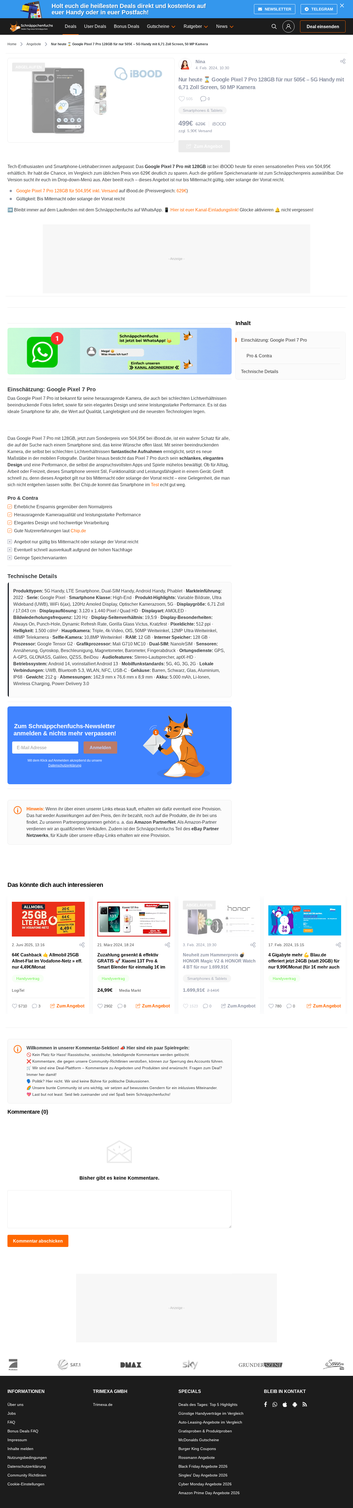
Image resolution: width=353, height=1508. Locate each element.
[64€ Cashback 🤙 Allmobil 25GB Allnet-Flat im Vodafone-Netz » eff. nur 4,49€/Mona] (48, 919)
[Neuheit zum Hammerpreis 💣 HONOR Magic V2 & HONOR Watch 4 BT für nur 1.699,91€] (219, 919)
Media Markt (130, 990)
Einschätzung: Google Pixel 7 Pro (274, 340)
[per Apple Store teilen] (285, 1404)
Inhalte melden (20, 1448)
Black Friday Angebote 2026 (203, 1466)
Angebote (33, 44)
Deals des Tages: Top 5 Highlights (207, 1404)
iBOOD (219, 124)
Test (155, 484)
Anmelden (100, 747)
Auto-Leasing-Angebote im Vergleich (210, 1422)
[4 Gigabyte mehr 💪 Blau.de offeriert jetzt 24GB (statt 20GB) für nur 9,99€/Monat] (304, 919)
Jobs (11, 1413)
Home (12, 44)
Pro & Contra (259, 355)
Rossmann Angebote (196, 1457)
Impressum (17, 1440)
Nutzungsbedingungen (27, 1457)
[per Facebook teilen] (265, 1404)
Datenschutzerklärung (64, 765)
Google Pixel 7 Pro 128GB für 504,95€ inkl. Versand (67, 190)
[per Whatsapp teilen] (274, 1404)
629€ (181, 190)
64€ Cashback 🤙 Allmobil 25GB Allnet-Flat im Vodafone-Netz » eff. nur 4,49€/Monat (47, 961)
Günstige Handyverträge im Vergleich (211, 1413)
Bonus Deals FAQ (22, 1431)
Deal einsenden (323, 26)
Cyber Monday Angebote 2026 (205, 1484)
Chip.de (78, 530)
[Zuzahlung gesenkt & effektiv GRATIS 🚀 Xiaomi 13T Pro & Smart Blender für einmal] (133, 919)
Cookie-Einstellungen (25, 1484)
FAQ (11, 1422)
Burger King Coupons (197, 1448)
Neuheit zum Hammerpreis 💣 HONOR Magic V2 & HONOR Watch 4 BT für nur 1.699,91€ (219, 961)
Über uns (15, 1404)
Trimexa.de (103, 1404)
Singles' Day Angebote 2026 (203, 1475)
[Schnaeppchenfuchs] (31, 26)
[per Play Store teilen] (295, 1404)
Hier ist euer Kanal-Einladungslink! (204, 210)
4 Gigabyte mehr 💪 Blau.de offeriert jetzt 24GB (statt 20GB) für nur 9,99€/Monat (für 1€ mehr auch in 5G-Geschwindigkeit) (303, 964)
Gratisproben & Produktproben (205, 1431)
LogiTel (18, 990)
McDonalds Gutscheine (198, 1440)
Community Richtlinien (26, 1475)
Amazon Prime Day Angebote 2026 (209, 1493)
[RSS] (305, 1404)
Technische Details (259, 371)
